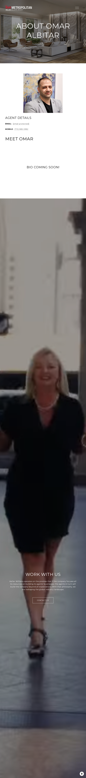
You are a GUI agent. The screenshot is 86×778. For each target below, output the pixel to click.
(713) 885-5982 (21, 129)
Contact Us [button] (43, 600)
